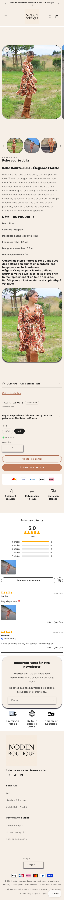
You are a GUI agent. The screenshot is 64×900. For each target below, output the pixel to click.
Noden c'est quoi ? (16, 832)
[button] (6, 17)
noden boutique (19, 881)
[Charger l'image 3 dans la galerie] (32, 145)
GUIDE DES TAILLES (16, 807)
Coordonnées (55, 889)
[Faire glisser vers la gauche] (3, 146)
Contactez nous (14, 825)
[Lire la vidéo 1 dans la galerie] (49, 145)
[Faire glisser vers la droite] (60, 146)
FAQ (8, 793)
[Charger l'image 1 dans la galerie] (15, 145)
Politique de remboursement (25, 885)
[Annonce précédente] (5, 4)
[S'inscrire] (52, 700)
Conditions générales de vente (33, 894)
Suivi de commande (16, 839)
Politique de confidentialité (17, 889)
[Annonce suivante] (58, 4)
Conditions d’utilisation (50, 885)
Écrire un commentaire (28, 580)
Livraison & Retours (16, 800)
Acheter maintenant (32, 467)
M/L (19, 431)
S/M (9, 432)
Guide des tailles (11, 393)
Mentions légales (39, 889)
